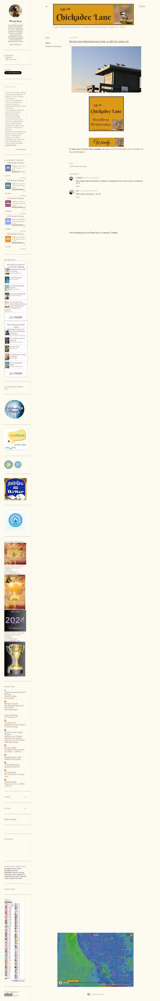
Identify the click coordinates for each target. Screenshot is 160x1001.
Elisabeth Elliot (10, 145)
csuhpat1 (79, 178)
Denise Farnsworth (16, 295)
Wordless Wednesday (53, 46)
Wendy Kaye (15, 21)
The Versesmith (10, 772)
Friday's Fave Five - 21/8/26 (14, 784)
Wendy (13, 166)
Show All (8, 786)
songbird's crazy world (12, 757)
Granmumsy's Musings (70, 27)
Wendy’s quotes (10, 86)
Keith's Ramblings (11, 715)
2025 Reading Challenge (15, 180)
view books (23, 177)
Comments (12, 59)
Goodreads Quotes (21, 149)
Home (55, 27)
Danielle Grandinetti (17, 342)
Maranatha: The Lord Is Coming (17, 270)
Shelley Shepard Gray (17, 366)
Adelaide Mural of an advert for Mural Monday (14, 726)
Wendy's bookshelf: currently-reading (16, 266)
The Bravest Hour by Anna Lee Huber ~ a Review (14, 751)
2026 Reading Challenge (15, 163)
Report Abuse (10, 819)
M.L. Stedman (15, 279)
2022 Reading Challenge (15, 234)
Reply (78, 186)
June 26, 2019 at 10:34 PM (89, 191)
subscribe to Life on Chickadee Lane (116, 149)
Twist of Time (15, 347)
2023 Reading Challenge (15, 216)
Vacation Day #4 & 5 (12, 767)
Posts (10, 57)
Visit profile (15, 45)
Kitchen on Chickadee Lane (94, 27)
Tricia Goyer (14, 348)
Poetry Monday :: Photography (10, 697)
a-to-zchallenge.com (12, 574)
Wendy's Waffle (10, 782)
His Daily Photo (10, 723)
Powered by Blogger (97, 994)
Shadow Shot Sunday (12, 759)
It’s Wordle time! (10, 717)
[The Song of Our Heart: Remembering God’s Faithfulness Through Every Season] (7, 307)
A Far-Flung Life (16, 278)
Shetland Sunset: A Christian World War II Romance (18, 331)
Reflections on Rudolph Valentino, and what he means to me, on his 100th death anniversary (14, 739)
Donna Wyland (15, 289)
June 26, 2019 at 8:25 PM (91, 178)
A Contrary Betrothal (17, 294)
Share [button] (47, 38)
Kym (78, 191)
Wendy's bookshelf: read (16, 326)
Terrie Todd (14, 358)
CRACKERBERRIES (11, 765)
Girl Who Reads (10, 748)
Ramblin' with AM (11, 704)
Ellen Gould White (16, 273)
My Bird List (113, 27)
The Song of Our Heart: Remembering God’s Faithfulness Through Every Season (15, 306)
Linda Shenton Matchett (18, 335)
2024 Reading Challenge (15, 198)
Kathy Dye (9, 311)
